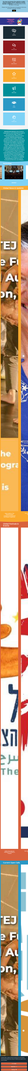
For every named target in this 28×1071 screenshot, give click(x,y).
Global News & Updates (13, 188)
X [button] (27, 1)
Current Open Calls (11, 863)
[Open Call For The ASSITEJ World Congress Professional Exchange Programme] (9, 350)
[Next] (23, 356)
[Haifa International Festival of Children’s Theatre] (9, 688)
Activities (7, 163)
